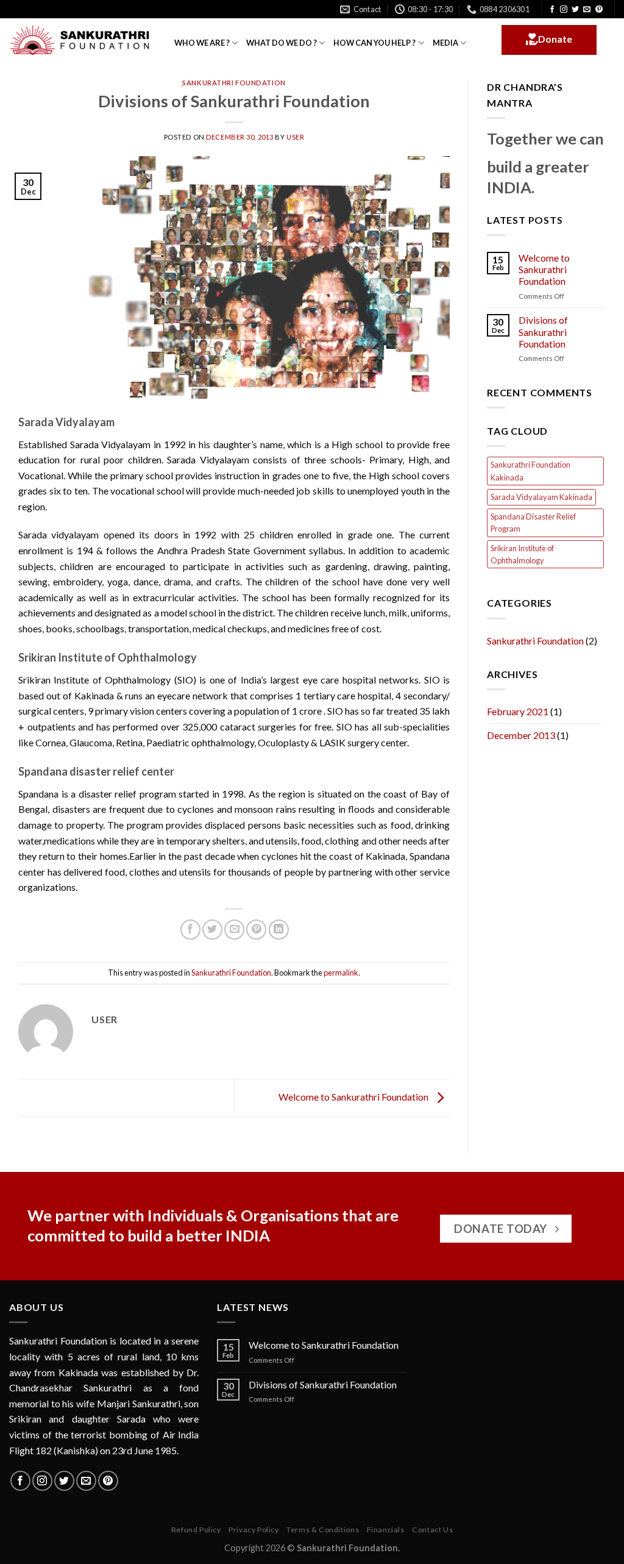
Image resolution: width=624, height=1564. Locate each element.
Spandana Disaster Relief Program (533, 523)
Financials (386, 1529)
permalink (341, 972)
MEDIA (445, 43)
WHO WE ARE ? (202, 43)
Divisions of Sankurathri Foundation (543, 331)
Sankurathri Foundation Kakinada (530, 471)
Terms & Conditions (322, 1529)
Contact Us (432, 1529)
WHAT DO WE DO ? (281, 43)
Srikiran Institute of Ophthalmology (522, 554)
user (295, 137)
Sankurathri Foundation (233, 83)
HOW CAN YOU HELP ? (374, 43)
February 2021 (517, 711)
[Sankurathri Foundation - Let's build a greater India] (82, 40)
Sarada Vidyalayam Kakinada (541, 497)
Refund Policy (196, 1529)
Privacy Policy (254, 1529)
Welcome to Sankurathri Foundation (354, 1096)
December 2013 (521, 735)
